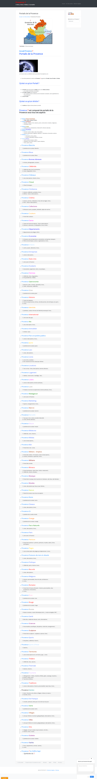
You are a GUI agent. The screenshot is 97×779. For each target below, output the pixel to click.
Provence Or (26, 511)
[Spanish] (73, 14)
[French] (70, 14)
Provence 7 (21, 2)
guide (50, 762)
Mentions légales (77, 3)
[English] (68, 14)
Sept (39, 751)
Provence (24, 118)
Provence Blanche (28, 145)
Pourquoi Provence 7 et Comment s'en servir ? (33, 762)
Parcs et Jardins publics (37, 336)
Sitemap (57, 770)
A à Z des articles (69, 3)
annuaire (45, 762)
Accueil (63, 3)
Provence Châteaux (29, 175)
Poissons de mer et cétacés (39, 555)
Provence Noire (27, 497)
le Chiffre (33, 751)
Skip (88, 776)
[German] (71, 14)
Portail (55, 762)
